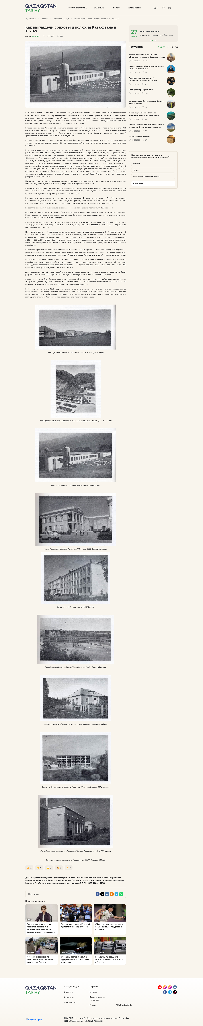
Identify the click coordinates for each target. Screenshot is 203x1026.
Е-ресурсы (68, 992)
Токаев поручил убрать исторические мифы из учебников (146, 67)
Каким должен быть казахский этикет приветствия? (146, 102)
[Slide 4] (155, 40)
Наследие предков (71, 987)
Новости (116, 8)
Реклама (93, 1005)
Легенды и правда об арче (141, 89)
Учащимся (99, 8)
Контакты (93, 992)
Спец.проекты (70, 1002)
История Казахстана (77, 8)
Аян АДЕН (36, 36)
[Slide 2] (152, 40)
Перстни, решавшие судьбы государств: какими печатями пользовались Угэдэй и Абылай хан (145, 79)
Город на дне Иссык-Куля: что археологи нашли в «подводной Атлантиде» (144, 114)
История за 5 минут (61, 19)
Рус (154, 8)
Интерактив (69, 997)
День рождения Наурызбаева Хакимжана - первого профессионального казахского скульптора (157, 35)
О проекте (94, 987)
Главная (32, 19)
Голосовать (138, 183)
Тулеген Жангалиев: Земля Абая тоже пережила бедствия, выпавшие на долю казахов (146, 125)
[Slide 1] (150, 40)
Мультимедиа (134, 8)
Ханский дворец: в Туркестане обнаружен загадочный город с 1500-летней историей (146, 55)
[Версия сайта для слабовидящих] (169, 8)
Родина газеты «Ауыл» (139, 136)
